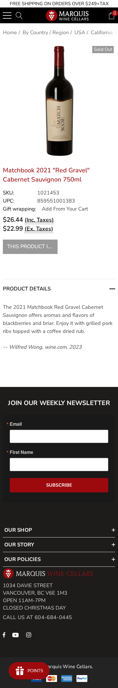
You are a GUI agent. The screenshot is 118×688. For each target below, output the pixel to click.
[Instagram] (29, 635)
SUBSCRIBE (59, 485)
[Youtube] (16, 635)
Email (16, 424)
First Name (21, 452)
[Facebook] (4, 635)
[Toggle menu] (7, 15)
